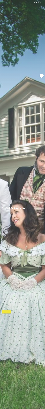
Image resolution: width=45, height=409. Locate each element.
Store (3, 2)
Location (8, 2)
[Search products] (42, 76)
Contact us (14, 2)
